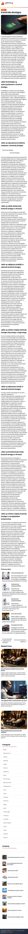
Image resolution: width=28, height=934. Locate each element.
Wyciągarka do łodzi (17, 625)
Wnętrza (5, 834)
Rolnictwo (5, 801)
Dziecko (5, 757)
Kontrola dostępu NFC (17, 573)
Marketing (6, 771)
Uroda (5, 826)
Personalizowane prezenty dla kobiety (11, 731)
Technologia (6, 812)
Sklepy (5, 804)
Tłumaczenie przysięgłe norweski (16, 903)
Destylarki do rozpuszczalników (16, 599)
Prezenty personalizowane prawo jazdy (12, 669)
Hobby (5, 764)
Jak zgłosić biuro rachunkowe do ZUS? (14, 700)
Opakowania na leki (13, 870)
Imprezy (5, 768)
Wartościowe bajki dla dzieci (15, 884)
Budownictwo (6, 753)
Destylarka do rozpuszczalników (16, 585)
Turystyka (5, 819)
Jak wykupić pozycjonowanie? (15, 890)
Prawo (5, 793)
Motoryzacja (6, 779)
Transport (6, 815)
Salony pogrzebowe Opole (15, 910)
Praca (4, 790)
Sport (4, 808)
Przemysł (5, 797)
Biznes (3, 9)
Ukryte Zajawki (7, 823)
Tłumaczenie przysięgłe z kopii (16, 917)
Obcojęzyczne (7, 786)
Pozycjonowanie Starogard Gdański (14, 897)
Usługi (4, 830)
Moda (4, 775)
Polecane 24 (13, 930)
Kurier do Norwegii (16, 613)
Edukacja (5, 760)
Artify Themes (8, 932)
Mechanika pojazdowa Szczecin (16, 857)
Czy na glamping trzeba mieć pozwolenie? (14, 864)
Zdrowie (5, 837)
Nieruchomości (7, 782)
